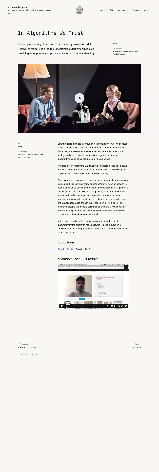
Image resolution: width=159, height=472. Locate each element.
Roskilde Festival (66, 249)
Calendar (136, 10)
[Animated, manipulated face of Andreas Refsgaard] (79, 10)
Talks (112, 10)
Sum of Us (136, 345)
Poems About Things (27, 345)
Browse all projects (27, 354)
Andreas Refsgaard (18, 7)
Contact (147, 10)
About (103, 10)
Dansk (10, 13)
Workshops (123, 10)
